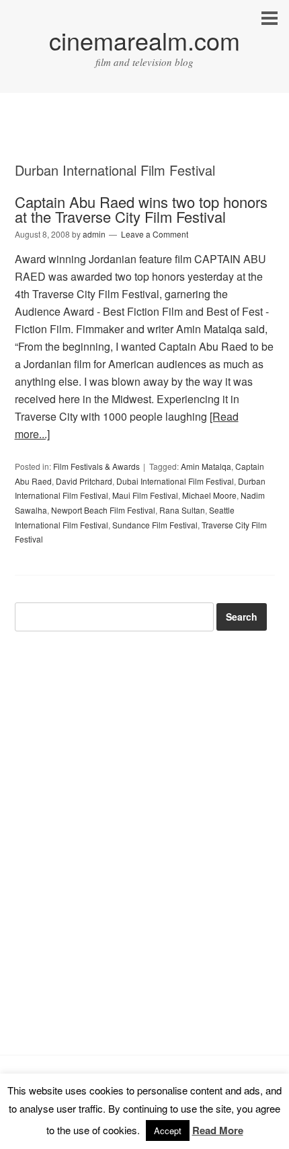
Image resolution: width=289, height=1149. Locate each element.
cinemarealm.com (144, 40)
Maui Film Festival (145, 495)
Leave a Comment (154, 234)
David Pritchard (84, 481)
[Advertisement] (144, 139)
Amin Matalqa (206, 466)
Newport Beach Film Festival (103, 510)
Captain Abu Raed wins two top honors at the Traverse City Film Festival (141, 209)
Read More (217, 1130)
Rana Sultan (182, 510)
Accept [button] (167, 1130)
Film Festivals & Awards (96, 466)
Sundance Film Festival (155, 524)
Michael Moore (209, 495)
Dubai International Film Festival (175, 481)
